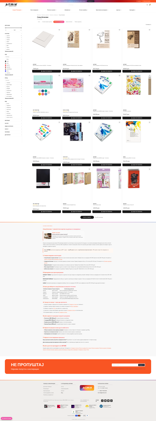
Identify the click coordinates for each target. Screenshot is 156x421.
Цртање (118, 10)
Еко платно (88, 348)
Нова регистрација (147, 1)
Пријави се (141, 365)
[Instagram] (105, 400)
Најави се (139, 1)
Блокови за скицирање (58, 21)
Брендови (132, 10)
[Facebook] (102, 400)
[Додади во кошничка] (46, 71)
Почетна (39, 15)
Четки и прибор (83, 10)
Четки (54, 308)
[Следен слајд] (58, 44)
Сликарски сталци (73, 304)
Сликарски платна (71, 310)
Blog (62, 392)
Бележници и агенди (58, 259)
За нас (62, 386)
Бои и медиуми (34, 10)
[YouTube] (108, 400)
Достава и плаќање (47, 386)
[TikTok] (111, 400)
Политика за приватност (48, 394)
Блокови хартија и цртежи (47, 21)
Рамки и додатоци (78, 21)
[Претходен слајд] (34, 44)
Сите (39, 21)
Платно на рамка (82, 348)
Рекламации (46, 388)
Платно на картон (95, 348)
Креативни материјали (101, 10)
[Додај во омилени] (59, 30)
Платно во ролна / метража (105, 348)
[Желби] (147, 5)
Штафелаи (67, 10)
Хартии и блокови (69, 21)
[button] (148, 24)
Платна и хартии (51, 10)
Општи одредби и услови (48, 392)
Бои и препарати (74, 306)
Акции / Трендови (17, 10)
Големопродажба (64, 388)
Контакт (62, 390)
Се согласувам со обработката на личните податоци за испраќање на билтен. (127, 368)
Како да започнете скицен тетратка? (60, 234)
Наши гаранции (46, 390)
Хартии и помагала (54, 15)
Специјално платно (63, 312)
